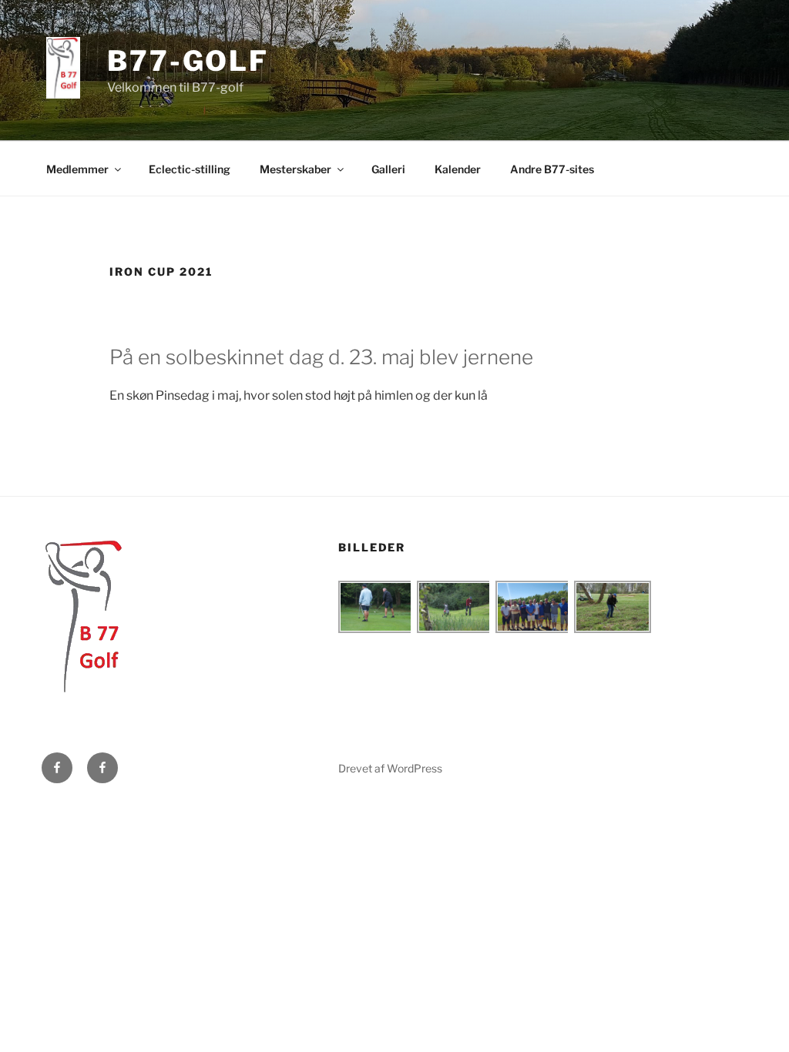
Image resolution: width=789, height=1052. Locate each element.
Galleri (388, 169)
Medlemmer (77, 169)
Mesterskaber (295, 169)
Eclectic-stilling (189, 169)
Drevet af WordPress (390, 768)
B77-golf (188, 61)
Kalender (458, 169)
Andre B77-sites (552, 169)
